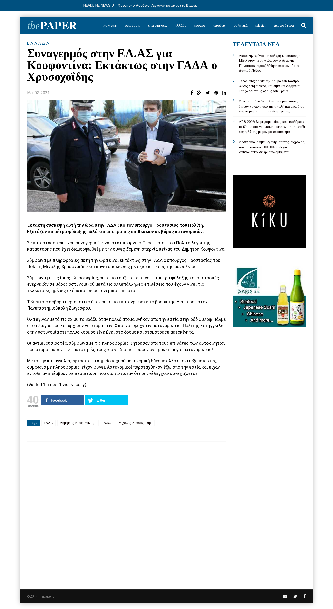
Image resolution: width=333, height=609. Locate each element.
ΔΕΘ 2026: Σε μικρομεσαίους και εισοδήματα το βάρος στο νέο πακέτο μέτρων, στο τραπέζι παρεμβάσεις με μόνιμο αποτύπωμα (272, 127)
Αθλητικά (241, 25)
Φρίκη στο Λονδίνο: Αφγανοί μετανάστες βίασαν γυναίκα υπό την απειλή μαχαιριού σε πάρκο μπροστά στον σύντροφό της (271, 106)
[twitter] (295, 596)
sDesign (260, 25)
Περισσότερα (284, 25)
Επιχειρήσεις (157, 25)
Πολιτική (110, 25)
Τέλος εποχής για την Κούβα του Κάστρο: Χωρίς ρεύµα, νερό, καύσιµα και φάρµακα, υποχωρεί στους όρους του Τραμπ (269, 86)
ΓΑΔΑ (48, 423)
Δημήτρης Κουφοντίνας (77, 423)
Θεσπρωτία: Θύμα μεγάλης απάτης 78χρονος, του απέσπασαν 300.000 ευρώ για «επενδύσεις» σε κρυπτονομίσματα (272, 147)
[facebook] (305, 596)
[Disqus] (126, 512)
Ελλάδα (180, 25)
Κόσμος (200, 25)
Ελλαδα (38, 43)
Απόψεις (219, 25)
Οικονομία (132, 25)
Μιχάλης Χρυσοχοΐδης (135, 423)
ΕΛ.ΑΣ (106, 423)
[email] (285, 596)
